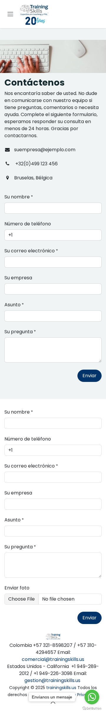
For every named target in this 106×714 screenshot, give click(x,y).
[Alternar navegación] (10, 14)
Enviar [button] (89, 375)
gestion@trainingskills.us (52, 680)
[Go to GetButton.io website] (91, 708)
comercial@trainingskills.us (53, 659)
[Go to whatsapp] (92, 697)
